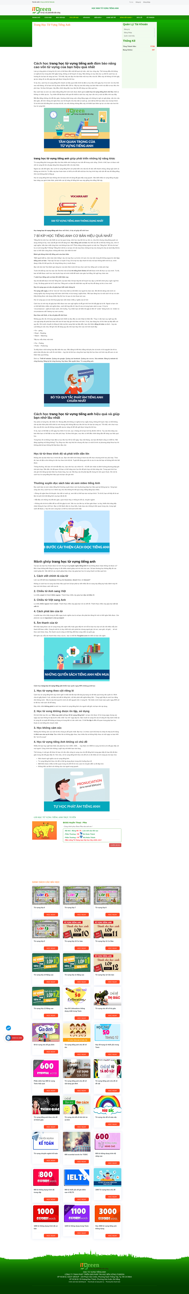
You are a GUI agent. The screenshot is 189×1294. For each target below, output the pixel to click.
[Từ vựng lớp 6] (46, 895)
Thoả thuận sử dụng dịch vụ (96, 1282)
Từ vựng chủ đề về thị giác (105, 1008)
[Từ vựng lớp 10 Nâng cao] (46, 962)
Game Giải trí (111, 17)
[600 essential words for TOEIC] (77, 1142)
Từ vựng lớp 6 (39, 907)
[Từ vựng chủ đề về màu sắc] (107, 1105)
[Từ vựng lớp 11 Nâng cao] (77, 962)
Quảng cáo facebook (73, 358)
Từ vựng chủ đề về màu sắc (106, 1117)
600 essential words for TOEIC (76, 1154)
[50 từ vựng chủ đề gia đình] (46, 1032)
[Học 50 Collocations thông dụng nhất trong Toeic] (77, 996)
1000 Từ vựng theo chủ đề (105, 1190)
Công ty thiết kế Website (47, 2)
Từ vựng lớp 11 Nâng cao (74, 975)
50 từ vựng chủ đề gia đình (44, 1045)
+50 (78, 834)
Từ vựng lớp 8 (100, 907)
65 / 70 (78, 831)
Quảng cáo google (58, 358)
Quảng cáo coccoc (87, 358)
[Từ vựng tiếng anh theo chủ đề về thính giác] (46, 1105)
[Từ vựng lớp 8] (107, 895)
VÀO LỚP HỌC (74, 17)
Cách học (48, 17)
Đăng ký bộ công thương (52, 361)
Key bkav (65, 361)
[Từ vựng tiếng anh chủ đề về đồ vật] (107, 1068)
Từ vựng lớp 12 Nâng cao (43, 1008)
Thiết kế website (45, 358)
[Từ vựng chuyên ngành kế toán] (46, 1141)
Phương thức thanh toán (113, 1282)
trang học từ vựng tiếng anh (71, 63)
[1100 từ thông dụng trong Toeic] (77, 1213)
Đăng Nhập (146, 2)
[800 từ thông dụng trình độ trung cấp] (46, 1177)
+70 (78, 837)
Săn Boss (86, 17)
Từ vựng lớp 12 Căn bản (104, 975)
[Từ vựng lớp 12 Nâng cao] (46, 996)
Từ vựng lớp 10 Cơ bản (74, 941)
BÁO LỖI (139, 17)
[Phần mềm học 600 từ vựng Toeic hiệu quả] (46, 1068)
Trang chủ (36, 17)
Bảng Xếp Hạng (125, 17)
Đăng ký (138, 2)
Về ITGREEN (150, 17)
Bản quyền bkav (74, 361)
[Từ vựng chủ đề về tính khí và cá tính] (77, 1105)
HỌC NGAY (51, 915)
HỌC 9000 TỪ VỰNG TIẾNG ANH (105, 8)
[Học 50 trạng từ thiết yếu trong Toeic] (107, 1032)
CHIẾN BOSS (115, 845)
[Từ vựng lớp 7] (77, 895)
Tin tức (131, 2)
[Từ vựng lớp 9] (46, 929)
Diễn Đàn (97, 17)
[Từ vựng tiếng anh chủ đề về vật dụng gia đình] (77, 1068)
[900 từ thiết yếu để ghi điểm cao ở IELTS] (77, 1177)
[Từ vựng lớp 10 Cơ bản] (77, 929)
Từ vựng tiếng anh (87, 361)
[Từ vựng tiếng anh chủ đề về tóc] (77, 1032)
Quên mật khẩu (129, 36)
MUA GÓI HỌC (60, 17)
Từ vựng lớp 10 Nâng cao (43, 975)
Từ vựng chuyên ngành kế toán (46, 1153)
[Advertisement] (77, 44)
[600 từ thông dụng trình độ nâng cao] (107, 1141)
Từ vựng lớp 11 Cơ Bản (104, 941)
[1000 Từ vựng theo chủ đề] (107, 1177)
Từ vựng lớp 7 (70, 907)
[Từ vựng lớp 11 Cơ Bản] (107, 929)
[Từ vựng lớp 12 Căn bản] (107, 962)
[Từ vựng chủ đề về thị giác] (107, 996)
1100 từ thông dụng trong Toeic (77, 1226)
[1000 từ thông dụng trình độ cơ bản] (46, 1213)
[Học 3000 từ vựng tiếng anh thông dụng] (107, 1213)
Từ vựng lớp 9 (39, 941)
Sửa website (99, 358)
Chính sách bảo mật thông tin (77, 1282)
